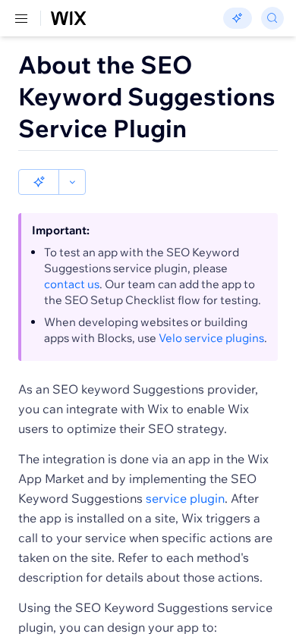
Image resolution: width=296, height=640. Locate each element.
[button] (38, 182)
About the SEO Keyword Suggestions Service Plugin (147, 96)
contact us (71, 284)
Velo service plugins (211, 338)
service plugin (185, 498)
